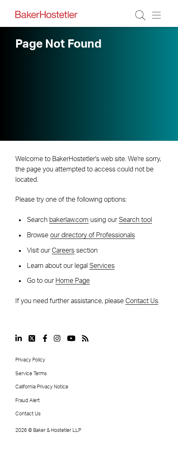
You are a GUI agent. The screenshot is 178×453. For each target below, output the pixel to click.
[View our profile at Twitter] (32, 338)
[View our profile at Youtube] (71, 338)
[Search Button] (141, 15)
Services (102, 266)
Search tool (135, 220)
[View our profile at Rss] (85, 338)
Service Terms (31, 373)
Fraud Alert (27, 400)
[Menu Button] (157, 15)
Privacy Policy (30, 359)
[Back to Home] (46, 14)
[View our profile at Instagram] (57, 338)
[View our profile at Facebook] (45, 338)
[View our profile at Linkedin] (18, 338)
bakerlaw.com (69, 220)
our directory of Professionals (92, 235)
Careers (63, 250)
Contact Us (141, 301)
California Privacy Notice (41, 386)
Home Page (72, 280)
